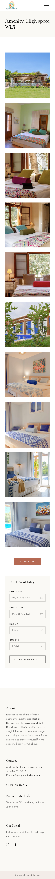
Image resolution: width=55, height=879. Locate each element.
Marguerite (19, 297)
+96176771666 (18, 771)
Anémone (17, 547)
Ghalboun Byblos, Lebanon (30, 767)
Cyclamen (18, 198)
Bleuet (15, 497)
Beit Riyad (19, 347)
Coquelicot (19, 248)
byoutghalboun (33, 875)
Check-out (17, 608)
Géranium (18, 398)
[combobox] (27, 630)
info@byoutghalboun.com (26, 775)
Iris (12, 448)
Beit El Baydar (22, 98)
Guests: (14, 640)
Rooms (13, 624)
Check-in (15, 591)
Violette (16, 148)
